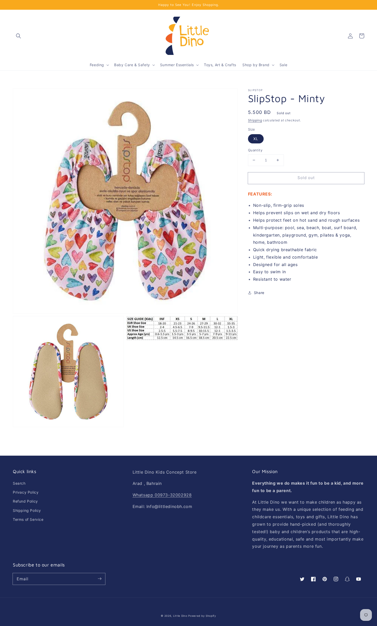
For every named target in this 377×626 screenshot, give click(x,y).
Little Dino (180, 615)
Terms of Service (28, 519)
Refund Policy (25, 501)
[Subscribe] (99, 578)
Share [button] (259, 292)
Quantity (255, 150)
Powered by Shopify (202, 615)
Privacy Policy (25, 492)
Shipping (255, 120)
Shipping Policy (27, 510)
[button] (18, 36)
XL (255, 138)
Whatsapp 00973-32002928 (162, 494)
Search (19, 483)
